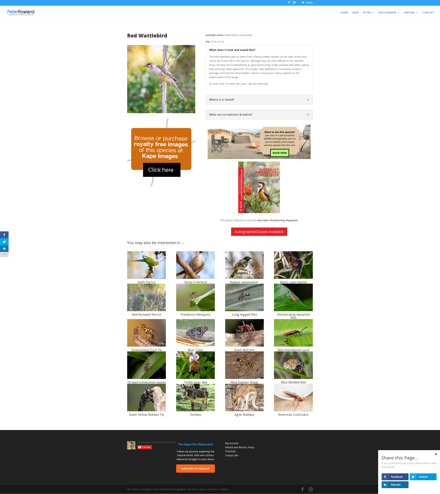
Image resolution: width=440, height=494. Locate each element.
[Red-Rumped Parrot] (146, 297)
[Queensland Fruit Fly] (146, 333)
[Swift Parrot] (146, 265)
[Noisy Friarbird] (195, 265)
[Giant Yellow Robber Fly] (146, 397)
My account (231, 443)
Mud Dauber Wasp (244, 382)
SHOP (355, 12)
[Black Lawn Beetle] (293, 265)
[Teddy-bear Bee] (195, 365)
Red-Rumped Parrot (146, 314)
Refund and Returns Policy (239, 447)
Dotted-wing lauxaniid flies (293, 316)
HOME (344, 12)
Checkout (230, 451)
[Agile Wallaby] (244, 397)
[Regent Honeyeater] (244, 265)
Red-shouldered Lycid (293, 350)
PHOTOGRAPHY (387, 12)
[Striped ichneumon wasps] (146, 365)
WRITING (409, 12)
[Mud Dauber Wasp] (244, 365)
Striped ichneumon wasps (146, 382)
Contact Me (231, 455)
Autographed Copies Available (259, 231)
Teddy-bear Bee (195, 382)
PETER (367, 12)
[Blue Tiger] (195, 333)
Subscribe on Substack (196, 468)
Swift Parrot (147, 282)
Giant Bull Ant (244, 350)
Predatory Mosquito (195, 314)
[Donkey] (195, 397)
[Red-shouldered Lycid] (293, 333)
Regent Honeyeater (244, 282)
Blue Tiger (195, 350)
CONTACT (428, 12)
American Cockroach (293, 414)
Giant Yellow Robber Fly (146, 414)
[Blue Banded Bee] (293, 365)
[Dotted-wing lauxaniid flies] (293, 297)
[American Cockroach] (293, 397)
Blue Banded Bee (293, 382)
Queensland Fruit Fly (146, 350)
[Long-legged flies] (244, 297)
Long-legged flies (244, 314)
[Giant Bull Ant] (244, 333)
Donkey (195, 414)
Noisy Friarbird (195, 282)
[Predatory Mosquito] (195, 297)
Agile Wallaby (244, 414)
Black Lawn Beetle (293, 282)
